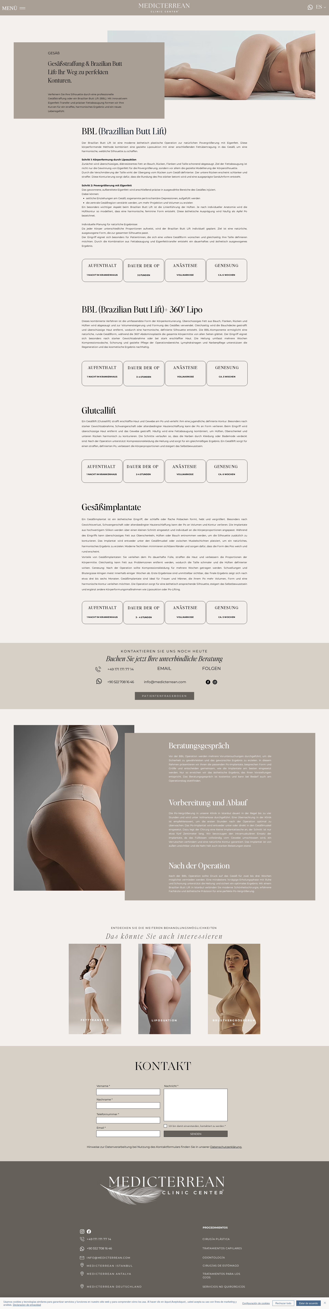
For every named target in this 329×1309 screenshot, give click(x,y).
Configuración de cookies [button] (256, 1303)
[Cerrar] (325, 1303)
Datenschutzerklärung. (226, 1147)
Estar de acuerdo (308, 1303)
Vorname (102, 1086)
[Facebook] (208, 682)
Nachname (104, 1099)
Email (100, 1127)
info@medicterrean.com (165, 682)
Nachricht (170, 1086)
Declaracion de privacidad (27, 1304)
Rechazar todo (283, 1303)
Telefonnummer (107, 1114)
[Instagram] (215, 682)
